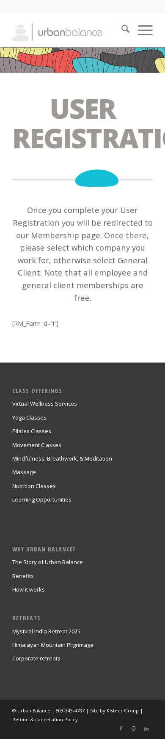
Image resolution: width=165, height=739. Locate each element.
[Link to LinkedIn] (146, 728)
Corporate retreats (36, 658)
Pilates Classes (31, 431)
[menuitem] (121, 30)
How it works (28, 589)
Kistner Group (123, 710)
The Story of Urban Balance (47, 562)
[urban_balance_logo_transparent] (68, 30)
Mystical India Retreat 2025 (46, 631)
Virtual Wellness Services (44, 403)
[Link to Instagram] (133, 728)
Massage (24, 472)
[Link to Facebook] (121, 728)
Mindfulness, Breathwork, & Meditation (62, 458)
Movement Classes (36, 445)
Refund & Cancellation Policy (45, 719)
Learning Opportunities (42, 499)
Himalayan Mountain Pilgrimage (53, 645)
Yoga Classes (29, 417)
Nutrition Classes (34, 486)
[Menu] (141, 30)
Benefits (23, 576)
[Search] (121, 30)
